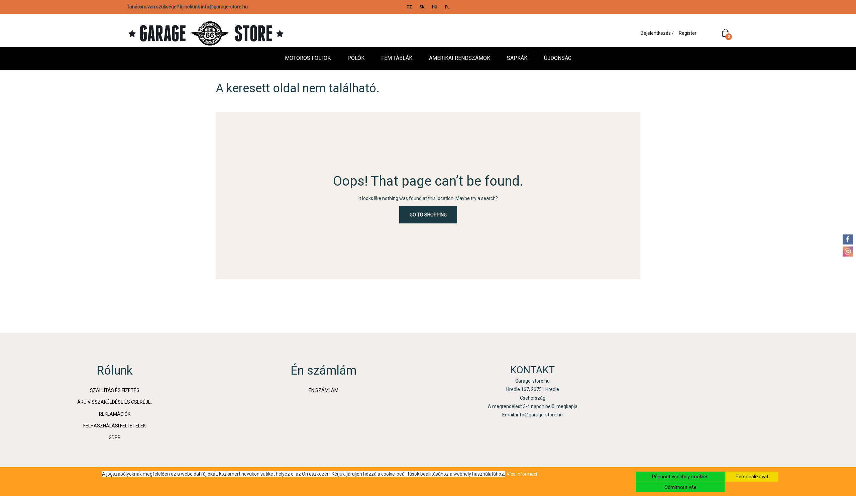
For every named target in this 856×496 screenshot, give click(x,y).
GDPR (115, 437)
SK (422, 7)
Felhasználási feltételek (114, 425)
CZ (409, 7)
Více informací (522, 474)
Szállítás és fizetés (114, 390)
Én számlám (323, 390)
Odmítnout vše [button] (680, 487)
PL (447, 7)
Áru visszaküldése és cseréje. (114, 402)
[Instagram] (848, 251)
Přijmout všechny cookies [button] (680, 477)
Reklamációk (114, 414)
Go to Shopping (428, 214)
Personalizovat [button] (752, 477)
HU (434, 7)
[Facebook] (848, 239)
